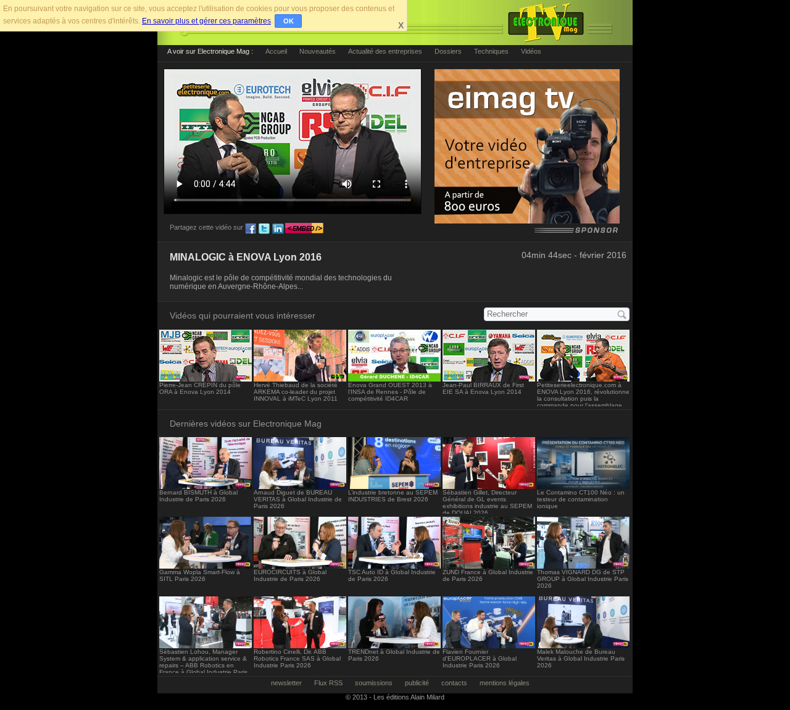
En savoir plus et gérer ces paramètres (206, 21)
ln (278, 229)
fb (250, 229)
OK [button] (288, 21)
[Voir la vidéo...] (205, 378)
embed (304, 229)
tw (264, 229)
